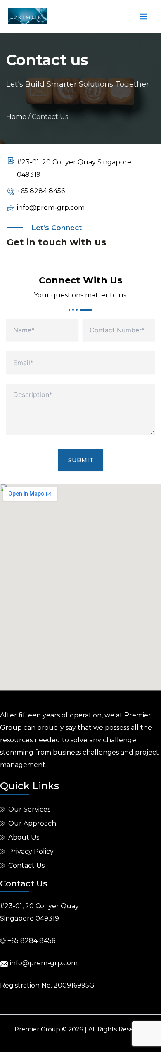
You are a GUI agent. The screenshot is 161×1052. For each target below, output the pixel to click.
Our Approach (32, 823)
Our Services (29, 809)
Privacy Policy (31, 851)
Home (16, 117)
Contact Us (26, 865)
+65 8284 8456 (31, 941)
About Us (23, 837)
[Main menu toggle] (144, 16)
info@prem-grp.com (43, 963)
